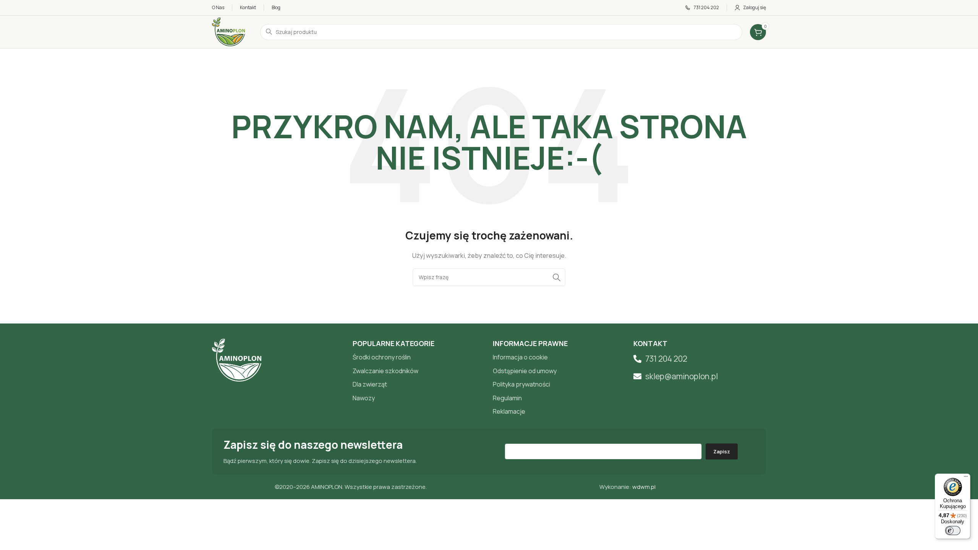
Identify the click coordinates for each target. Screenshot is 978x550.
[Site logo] (228, 32)
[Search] (556, 277)
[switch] (952, 530)
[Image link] (236, 360)
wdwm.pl (644, 487)
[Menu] (965, 478)
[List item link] (419, 357)
